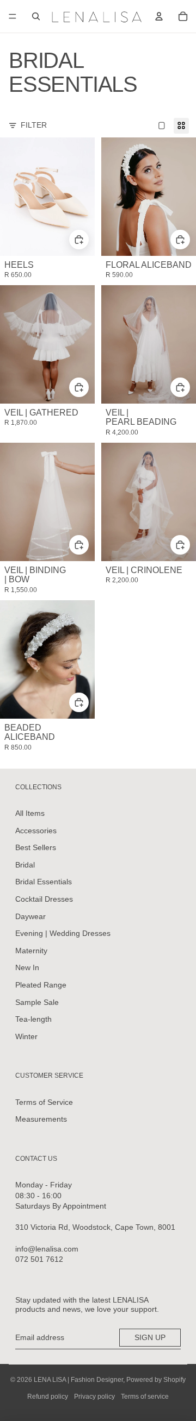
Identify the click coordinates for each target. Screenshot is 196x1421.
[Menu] (12, 16)
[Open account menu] (159, 16)
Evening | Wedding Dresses (63, 933)
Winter (26, 1036)
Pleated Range (40, 984)
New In (27, 967)
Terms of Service (44, 1102)
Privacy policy (94, 1396)
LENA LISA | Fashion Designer (78, 1380)
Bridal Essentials (43, 881)
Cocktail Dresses (44, 899)
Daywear (30, 916)
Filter (34, 125)
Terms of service (145, 1396)
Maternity (31, 950)
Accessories (36, 830)
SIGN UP (150, 1337)
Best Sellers (35, 847)
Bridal (25, 864)
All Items (30, 813)
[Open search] (36, 16)
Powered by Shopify (156, 1380)
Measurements (41, 1119)
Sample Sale (37, 1002)
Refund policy (47, 1396)
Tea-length (33, 1019)
